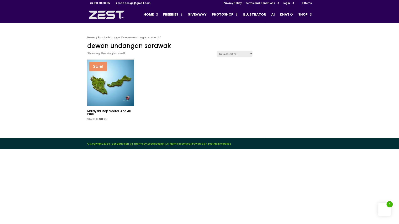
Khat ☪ (286, 15)
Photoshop (222, 15)
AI (273, 15)
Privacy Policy (232, 3)
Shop (303, 15)
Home (149, 15)
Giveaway (197, 15)
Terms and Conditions (260, 3)
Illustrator (254, 15)
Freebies (170, 15)
